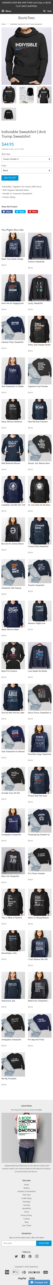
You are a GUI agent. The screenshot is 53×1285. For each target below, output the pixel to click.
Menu (8, 11)
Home (3, 24)
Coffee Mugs (26, 1198)
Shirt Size (5, 154)
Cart (49, 11)
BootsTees (26, 17)
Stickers (26, 1188)
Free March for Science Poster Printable (26, 1110)
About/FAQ (26, 1209)
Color (3, 165)
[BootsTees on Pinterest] (30, 1257)
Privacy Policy (26, 1215)
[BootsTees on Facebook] (23, 1257)
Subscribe (44, 1243)
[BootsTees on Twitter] (16, 1257)
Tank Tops (27, 1195)
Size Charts (26, 1226)
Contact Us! (40, 1282)
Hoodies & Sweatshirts (27, 1191)
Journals (26, 1205)
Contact (26, 1219)
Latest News (26, 1106)
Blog (26, 1222)
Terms (26, 1212)
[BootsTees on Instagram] (36, 1257)
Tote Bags (26, 1202)
